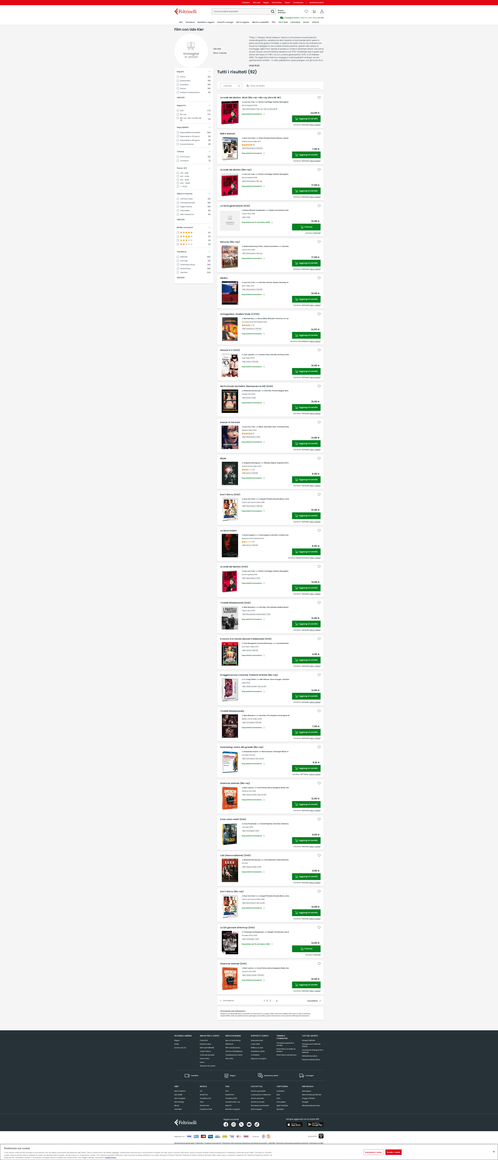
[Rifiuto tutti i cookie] (494, 1152)
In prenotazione (186, 144)
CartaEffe (246, 2)
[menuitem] (181, 22)
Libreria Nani (185, 269)
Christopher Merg (284, 715)
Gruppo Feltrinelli (308, 1040)
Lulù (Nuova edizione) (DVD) (235, 855)
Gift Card (256, 2)
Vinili (201, 1102)
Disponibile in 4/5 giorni (190, 140)
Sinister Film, (246, 394)
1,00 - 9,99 (184, 173)
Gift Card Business (232, 1048)
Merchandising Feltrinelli (311, 1095)
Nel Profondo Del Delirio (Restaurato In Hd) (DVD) (246, 386)
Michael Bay (249, 318)
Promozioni (185, 157)
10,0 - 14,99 (184, 176)
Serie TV (228, 1105)
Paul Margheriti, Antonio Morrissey (258, 643)
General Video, (247, 430)
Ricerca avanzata (282, 11)
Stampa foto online (207, 1066)
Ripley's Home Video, (249, 719)
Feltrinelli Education (309, 1056)
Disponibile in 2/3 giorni (190, 136)
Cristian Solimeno (285, 535)
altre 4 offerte (315, 197)
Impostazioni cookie (373, 1152)
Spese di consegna (258, 1058)
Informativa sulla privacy (286, 1055)
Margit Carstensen (275, 932)
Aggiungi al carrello (308, 118)
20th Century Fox (187, 214)
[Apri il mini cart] (314, 11)
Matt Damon (267, 751)
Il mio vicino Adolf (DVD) (233, 819)
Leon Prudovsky (250, 824)
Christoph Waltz (279, 751)
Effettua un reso (257, 1048)
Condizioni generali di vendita (285, 1044)
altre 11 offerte (315, 522)
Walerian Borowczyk (252, 391)
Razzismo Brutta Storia (311, 1059)
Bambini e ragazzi (232, 1109)
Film (227, 1091)
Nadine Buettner (284, 607)
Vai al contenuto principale (185, 3)
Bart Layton (248, 788)
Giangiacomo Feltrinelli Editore (311, 1045)
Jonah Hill (289, 499)
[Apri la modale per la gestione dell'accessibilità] (321, 1136)
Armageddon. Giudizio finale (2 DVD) (240, 314)
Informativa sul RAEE (316, 1143)
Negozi (266, 2)
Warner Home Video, (249, 141)
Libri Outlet (178, 1095)
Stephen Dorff (283, 463)
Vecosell (184, 261)
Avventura (184, 85)
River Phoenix (264, 138)
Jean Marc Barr (270, 427)
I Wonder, (245, 827)
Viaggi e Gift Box (308, 1098)
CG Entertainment (187, 203)
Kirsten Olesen (272, 282)
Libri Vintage (179, 1102)
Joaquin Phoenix (266, 499)
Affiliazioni (229, 1044)
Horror (183, 77)
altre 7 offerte (315, 305)
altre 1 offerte (315, 558)
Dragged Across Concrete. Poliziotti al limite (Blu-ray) (249, 675)
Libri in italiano (180, 1091)
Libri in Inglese (179, 1098)
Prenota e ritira (205, 1044)
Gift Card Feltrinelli (207, 1048)
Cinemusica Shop (187, 265)
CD (201, 1091)
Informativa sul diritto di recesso (285, 1050)
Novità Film (229, 1095)
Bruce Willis (262, 318)
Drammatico (185, 81)
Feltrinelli (183, 257)
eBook (176, 1105)
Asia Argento (264, 535)
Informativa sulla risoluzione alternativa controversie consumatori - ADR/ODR (248, 1143)
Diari (278, 1095)
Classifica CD (205, 1098)
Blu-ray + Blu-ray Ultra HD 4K (190, 119)
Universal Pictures (248, 755)
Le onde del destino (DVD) (234, 566)
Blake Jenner (286, 788)
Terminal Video (186, 199)
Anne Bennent (270, 860)
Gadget (305, 1102)
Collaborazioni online (233, 1055)
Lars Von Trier (249, 282)
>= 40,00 (183, 187)
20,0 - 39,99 (185, 183)
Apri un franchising (232, 1040)
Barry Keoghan (274, 788)
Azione (183, 88)
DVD (182, 111)
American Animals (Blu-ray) (235, 783)
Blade (223, 458)
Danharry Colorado (289, 824)
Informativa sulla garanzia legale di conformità (292, 1143)
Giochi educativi (257, 1098)
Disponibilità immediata (190, 132)
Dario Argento (249, 535)
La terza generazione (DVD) (235, 205)
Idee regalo (306, 1091)
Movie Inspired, (247, 105)
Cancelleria (281, 1102)
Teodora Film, (247, 791)
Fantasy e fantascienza (190, 92)
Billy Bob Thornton (275, 318)
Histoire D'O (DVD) (230, 350)
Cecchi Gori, (246, 214)
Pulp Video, (246, 358)
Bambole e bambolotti (260, 1105)
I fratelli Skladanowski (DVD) (235, 602)
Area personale (257, 1040)
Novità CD (204, 1095)
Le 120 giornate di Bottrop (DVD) (237, 927)
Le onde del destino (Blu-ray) (235, 169)
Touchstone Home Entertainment (254, 322)
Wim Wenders (249, 607)
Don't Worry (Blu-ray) (232, 891)
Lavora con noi (180, 1048)
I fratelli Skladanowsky (232, 711)
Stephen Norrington (252, 463)
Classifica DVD (231, 1098)
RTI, (243, 863)
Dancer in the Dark (230, 422)
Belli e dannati (227, 133)
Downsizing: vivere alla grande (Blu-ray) (241, 747)
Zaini (278, 1098)
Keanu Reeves (276, 138)
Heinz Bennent (283, 860)
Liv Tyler (286, 318)
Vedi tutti (181, 97)
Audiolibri (178, 1109)
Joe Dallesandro (283, 643)
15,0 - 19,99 (184, 180)
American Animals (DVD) (233, 963)
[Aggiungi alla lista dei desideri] (319, 97)
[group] (286, 18)
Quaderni (280, 1109)
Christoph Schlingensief (254, 932)
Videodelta (185, 211)
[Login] (322, 11)
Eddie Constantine (277, 210)
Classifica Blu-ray (232, 1102)
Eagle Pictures (186, 207)
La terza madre (228, 530)
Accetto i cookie (393, 1152)
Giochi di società (257, 1102)
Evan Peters (262, 788)
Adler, (244, 683)
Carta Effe (204, 1040)
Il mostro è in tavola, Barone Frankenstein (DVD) (246, 639)
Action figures (256, 1109)
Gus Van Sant (249, 138)
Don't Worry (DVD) (230, 494)
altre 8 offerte (315, 161)
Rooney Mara (278, 499)
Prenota (308, 227)
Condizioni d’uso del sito (213, 1143)
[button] (272, 11)
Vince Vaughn (276, 679)
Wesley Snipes (270, 463)
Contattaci (255, 1055)
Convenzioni (298, 2)
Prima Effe (229, 1058)
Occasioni (184, 161)
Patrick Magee (278, 391)
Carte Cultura (205, 1051)
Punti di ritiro (277, 2)
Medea (223, 278)
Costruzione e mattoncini (261, 1095)
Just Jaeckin (249, 354)
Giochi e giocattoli (258, 1091)
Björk (261, 427)
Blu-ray (183, 114)
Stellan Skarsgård (280, 102)
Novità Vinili (204, 1105)
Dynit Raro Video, (248, 647)
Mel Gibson (264, 679)
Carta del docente (207, 1055)
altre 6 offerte (315, 125)
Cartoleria (280, 1091)
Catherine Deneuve (285, 427)
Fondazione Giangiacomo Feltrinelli (312, 1051)
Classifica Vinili (206, 1109)
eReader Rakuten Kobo (311, 1105)
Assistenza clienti (316, 2)
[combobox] (244, 11)
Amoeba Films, (247, 935)
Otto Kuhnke (271, 607)
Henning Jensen (285, 282)
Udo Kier (285, 246)
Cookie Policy (110, 1157)
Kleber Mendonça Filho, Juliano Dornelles (261, 246)
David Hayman (266, 824)
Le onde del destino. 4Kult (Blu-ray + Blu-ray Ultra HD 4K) (250, 97)
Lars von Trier (249, 102)
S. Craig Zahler (250, 679)
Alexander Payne (251, 751)
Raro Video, (246, 286)
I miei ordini (255, 1044)
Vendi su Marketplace (233, 1051)
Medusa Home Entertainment (253, 538)
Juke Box (184, 272)
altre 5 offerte (315, 413)
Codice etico (199, 1143)
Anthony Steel (283, 354)
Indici (202, 1062)
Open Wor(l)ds (282, 1105)
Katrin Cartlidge (265, 102)
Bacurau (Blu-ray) (230, 242)
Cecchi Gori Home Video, (251, 502)
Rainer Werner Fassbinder (254, 210)
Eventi (287, 2)
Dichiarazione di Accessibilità (184, 1143)
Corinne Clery (263, 354)
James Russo (288, 138)
